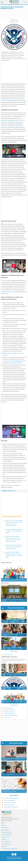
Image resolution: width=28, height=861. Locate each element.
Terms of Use (10, 859)
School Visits (7, 717)
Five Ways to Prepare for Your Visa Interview (13, 354)
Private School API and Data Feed (9, 848)
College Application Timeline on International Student (12, 100)
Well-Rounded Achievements (11, 807)
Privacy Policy (17, 859)
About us (3, 825)
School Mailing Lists (6, 844)
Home (2, 823)
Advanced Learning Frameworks (11, 798)
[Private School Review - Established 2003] (14, 2)
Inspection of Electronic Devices (9, 292)
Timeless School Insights (10, 803)
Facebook (15, 854)
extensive (3, 88)
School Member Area (6, 842)
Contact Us (4, 839)
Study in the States (17, 307)
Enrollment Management (9, 714)
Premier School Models (9, 800)
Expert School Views (9, 805)
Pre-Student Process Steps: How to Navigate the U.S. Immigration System (14, 362)
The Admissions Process (9, 710)
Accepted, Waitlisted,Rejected (10, 715)
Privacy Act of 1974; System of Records (11, 126)
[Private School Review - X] (12, 854)
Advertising (4, 846)
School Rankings (5, 830)
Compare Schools (5, 837)
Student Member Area (6, 832)
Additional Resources (8, 491)
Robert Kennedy (14, 22)
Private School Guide (6, 835)
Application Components (9, 712)
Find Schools (4, 828)
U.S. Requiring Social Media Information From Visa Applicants (13, 120)
